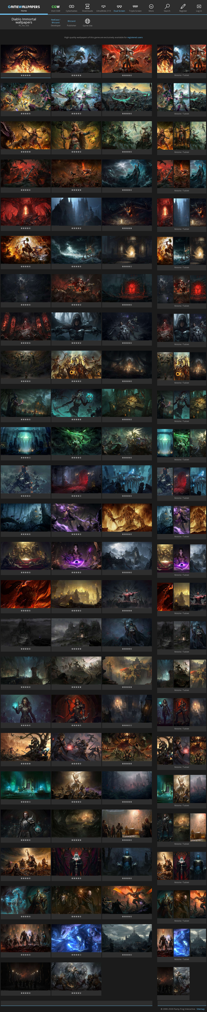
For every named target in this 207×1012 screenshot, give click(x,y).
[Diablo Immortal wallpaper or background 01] (26, 72)
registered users (135, 37)
